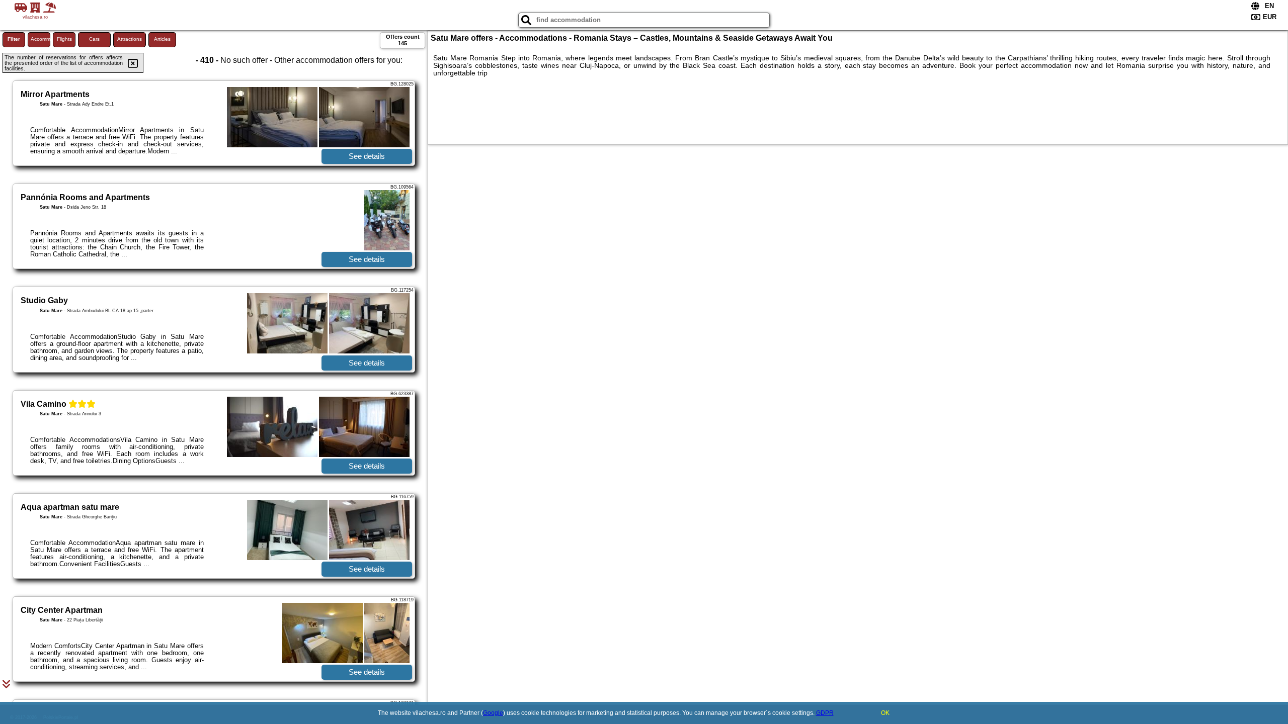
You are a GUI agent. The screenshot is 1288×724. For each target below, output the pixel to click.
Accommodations (40, 39)
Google (493, 712)
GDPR (825, 712)
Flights (64, 39)
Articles (162, 39)
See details (367, 156)
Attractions (129, 39)
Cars (94, 39)
